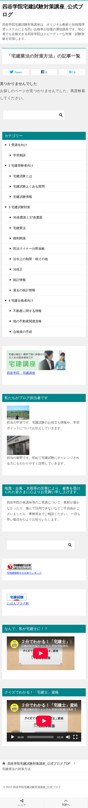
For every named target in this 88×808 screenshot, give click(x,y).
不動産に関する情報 (27, 311)
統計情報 (19, 280)
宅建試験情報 (22, 197)
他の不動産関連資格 (27, 321)
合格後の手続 (22, 331)
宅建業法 (19, 228)
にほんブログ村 (18, 603)
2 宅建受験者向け (21, 165)
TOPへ (66, 804)
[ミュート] (68, 737)
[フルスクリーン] (75, 737)
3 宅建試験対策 (19, 207)
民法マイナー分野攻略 (29, 248)
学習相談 (19, 155)
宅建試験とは (22, 176)
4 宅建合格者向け (21, 300)
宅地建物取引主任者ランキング (24, 573)
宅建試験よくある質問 (29, 186)
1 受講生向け (18, 145)
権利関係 (19, 238)
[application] (44, 721)
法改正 (18, 269)
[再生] (12, 737)
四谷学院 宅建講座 (21, 373)
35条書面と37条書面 (27, 217)
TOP (38, 763)
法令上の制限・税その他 (30, 259)
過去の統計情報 (24, 290)
